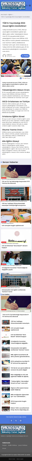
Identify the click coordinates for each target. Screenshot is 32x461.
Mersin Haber (12, 459)
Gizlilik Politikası (12, 445)
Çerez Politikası (22, 445)
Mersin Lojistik (20, 459)
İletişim (4, 445)
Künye (4, 448)
